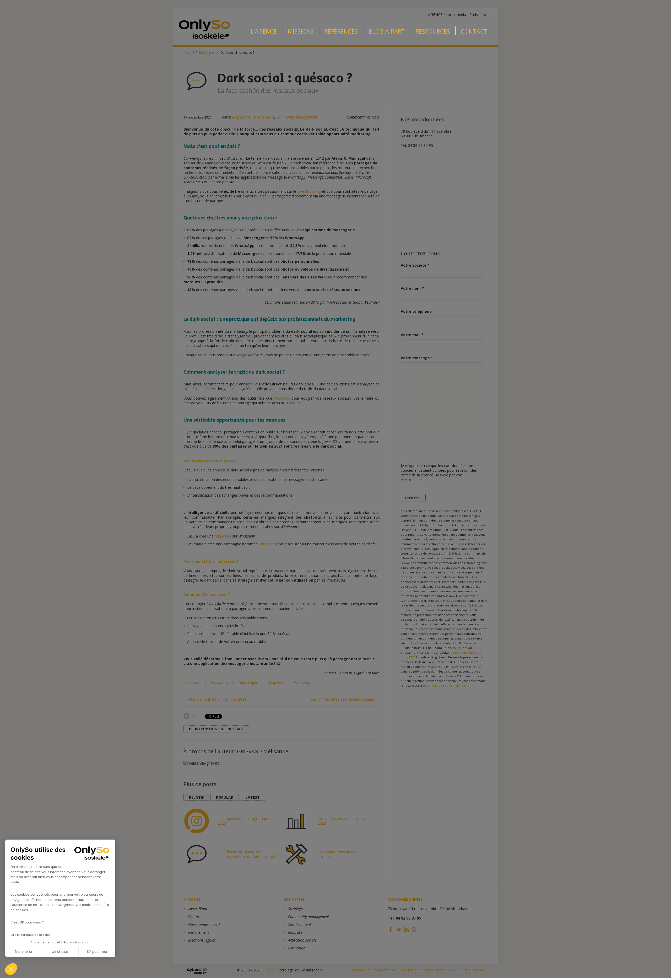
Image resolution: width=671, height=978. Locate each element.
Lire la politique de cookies (30, 935)
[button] (11, 969)
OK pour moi (97, 951)
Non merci (23, 951)
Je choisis (60, 951)
